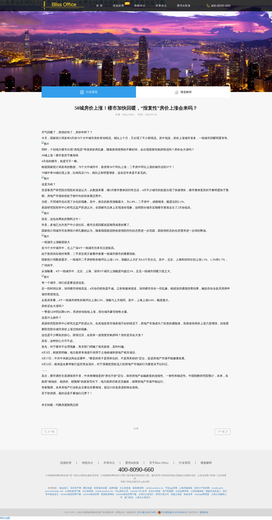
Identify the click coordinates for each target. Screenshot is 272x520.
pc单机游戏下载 (72, 491)
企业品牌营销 (182, 491)
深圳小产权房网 (202, 488)
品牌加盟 (113, 488)
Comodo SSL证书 (138, 491)
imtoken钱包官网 (91, 494)
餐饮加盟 (87, 488)
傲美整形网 (138, 488)
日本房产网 (75, 488)
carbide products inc (154, 488)
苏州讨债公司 (162, 494)
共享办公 (161, 5)
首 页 (99, 5)
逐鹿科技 (204, 512)
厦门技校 (128, 497)
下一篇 (221, 431)
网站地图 (5, 518)
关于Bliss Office (159, 462)
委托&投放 (184, 5)
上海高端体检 (185, 488)
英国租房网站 (107, 494)
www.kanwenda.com (54, 491)
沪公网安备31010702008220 (174, 512)
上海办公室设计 (146, 494)
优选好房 (118, 5)
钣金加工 (64, 488)
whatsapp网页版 (201, 494)
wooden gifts (217, 488)
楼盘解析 (186, 92)
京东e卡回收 (155, 491)
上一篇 (51, 431)
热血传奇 (188, 494)
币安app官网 (171, 488)
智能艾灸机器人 (213, 491)
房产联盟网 (167, 491)
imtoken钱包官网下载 (71, 494)
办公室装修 (125, 488)
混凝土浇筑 (176, 494)
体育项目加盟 (100, 488)
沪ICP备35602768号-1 (147, 512)
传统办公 (140, 5)
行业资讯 (91, 92)
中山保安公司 (121, 491)
